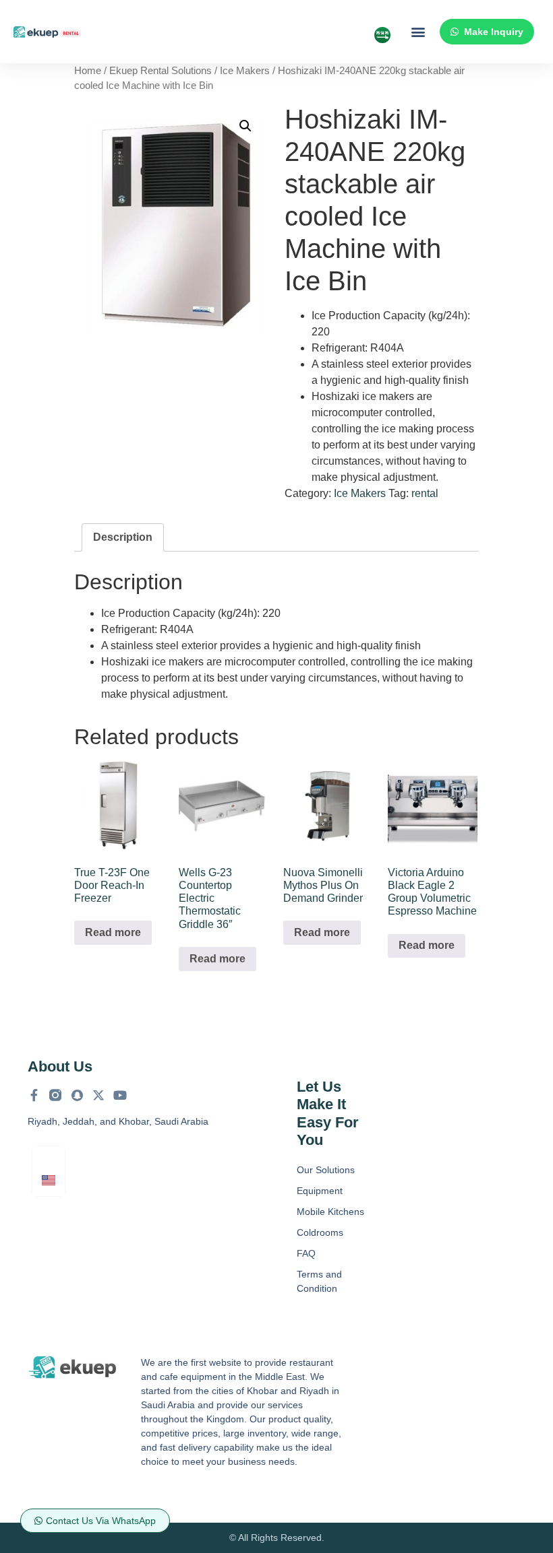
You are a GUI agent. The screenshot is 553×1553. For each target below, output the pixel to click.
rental (424, 493)
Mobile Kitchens (330, 1211)
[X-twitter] (98, 1095)
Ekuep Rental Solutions (160, 70)
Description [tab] (122, 537)
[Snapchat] (77, 1095)
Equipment (320, 1190)
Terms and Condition (319, 1281)
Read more (113, 932)
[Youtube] (120, 1095)
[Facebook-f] (34, 1095)
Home (87, 70)
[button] (418, 32)
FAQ (306, 1253)
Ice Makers (245, 70)
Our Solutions (326, 1169)
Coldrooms (320, 1232)
